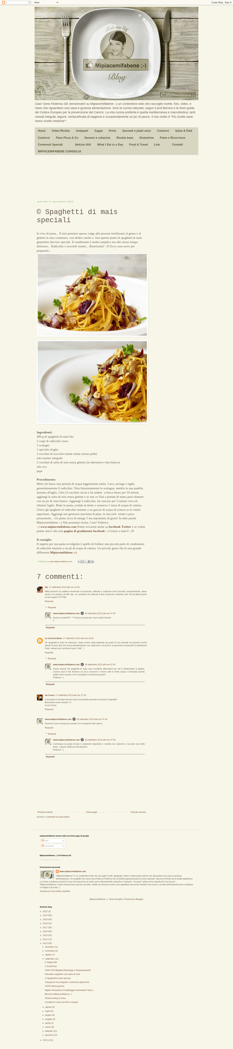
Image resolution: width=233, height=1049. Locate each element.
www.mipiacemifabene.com (58, 526)
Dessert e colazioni (97, 137)
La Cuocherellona (53, 638)
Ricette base (124, 137)
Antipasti (82, 130)
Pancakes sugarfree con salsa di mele (62, 974)
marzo (48, 1027)
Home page (91, 812)
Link (157, 144)
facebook (115, 526)
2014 (45, 939)
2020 (45, 915)
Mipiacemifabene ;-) (63, 552)
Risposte (52, 607)
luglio (48, 1011)
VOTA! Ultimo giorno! (54, 986)
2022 (45, 911)
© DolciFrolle (51, 966)
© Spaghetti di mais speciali (58, 978)
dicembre (49, 947)
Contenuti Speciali (50, 144)
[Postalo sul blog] (82, 561)
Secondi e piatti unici (136, 130)
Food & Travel (138, 144)
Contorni (163, 130)
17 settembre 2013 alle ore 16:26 (78, 638)
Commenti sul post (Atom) (58, 817)
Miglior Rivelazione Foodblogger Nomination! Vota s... (70, 990)
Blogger (139, 899)
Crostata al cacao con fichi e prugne (61, 1002)
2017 (45, 927)
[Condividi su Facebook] (89, 561)
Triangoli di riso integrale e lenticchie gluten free (67, 982)
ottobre (48, 955)
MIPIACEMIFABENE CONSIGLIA (59, 151)
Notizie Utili (83, 144)
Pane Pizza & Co (67, 137)
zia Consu (49, 695)
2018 (45, 923)
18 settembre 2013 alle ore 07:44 (92, 719)
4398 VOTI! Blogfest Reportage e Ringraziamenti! (68, 970)
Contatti (177, 144)
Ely (46, 587)
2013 (45, 943)
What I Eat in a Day (110, 144)
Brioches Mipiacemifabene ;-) (58, 994)
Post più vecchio (138, 812)
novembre (50, 951)
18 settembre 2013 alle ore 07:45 (100, 740)
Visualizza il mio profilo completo (55, 891)
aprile (48, 1023)
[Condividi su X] (86, 561)
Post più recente (45, 812)
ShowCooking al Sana (55, 998)
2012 (45, 1040)
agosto (48, 1007)
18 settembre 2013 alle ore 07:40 (100, 613)
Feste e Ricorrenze (172, 137)
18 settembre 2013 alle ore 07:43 (100, 664)
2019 (45, 919)
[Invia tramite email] (79, 561)
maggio (49, 1019)
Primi (112, 130)
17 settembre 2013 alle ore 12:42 (64, 587)
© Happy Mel (51, 962)
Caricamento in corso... (50, 859)
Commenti (49, 846)
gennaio (49, 1035)
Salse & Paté (183, 130)
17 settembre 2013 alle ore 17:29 (70, 695)
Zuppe (98, 130)
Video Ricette (61, 130)
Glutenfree (146, 137)
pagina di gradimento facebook (84, 531)
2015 (45, 935)
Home (42, 130)
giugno (48, 1015)
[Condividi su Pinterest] (92, 561)
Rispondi (49, 601)
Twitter (126, 526)
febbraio (49, 1031)
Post (46, 841)
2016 (45, 931)
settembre (50, 959)
